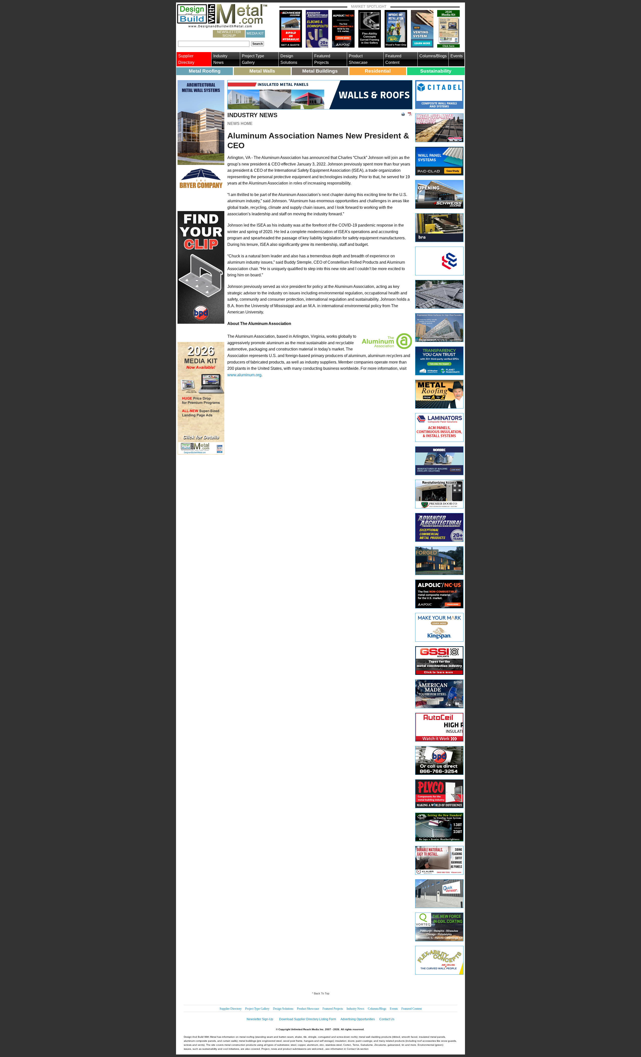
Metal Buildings (320, 71)
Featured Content (393, 59)
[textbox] (213, 44)
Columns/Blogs (433, 56)
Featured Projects (322, 59)
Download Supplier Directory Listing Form (307, 1019)
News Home (240, 123)
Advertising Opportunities (358, 1019)
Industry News (220, 59)
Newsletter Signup (229, 34)
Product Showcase (358, 59)
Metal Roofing (205, 71)
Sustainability (435, 71)
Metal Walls (262, 71)
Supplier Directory (186, 59)
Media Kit (255, 33)
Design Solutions (288, 59)
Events (456, 56)
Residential (378, 71)
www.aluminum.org (244, 375)
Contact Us (386, 1019)
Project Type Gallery (253, 59)
